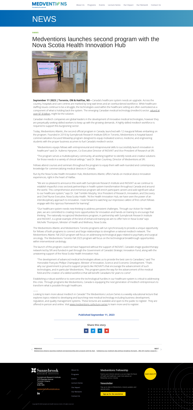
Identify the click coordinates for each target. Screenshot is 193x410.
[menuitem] (80, 370)
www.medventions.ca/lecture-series (89, 304)
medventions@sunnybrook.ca (48, 389)
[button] (86, 331)
